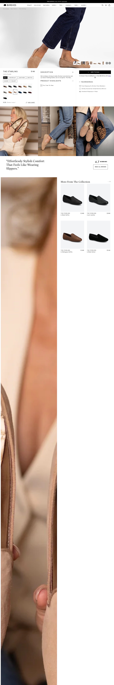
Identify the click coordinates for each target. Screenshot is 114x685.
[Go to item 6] (99, 63)
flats (61, 5)
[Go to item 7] (103, 63)
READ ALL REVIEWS (100, 166)
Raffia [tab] (30, 77)
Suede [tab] (6, 81)
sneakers (68, 5)
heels (76, 5)
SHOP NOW (64, 1)
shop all (29, 5)
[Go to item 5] (95, 63)
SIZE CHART (31, 102)
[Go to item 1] (79, 63)
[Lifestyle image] (75, 63)
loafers (54, 5)
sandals (83, 5)
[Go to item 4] (91, 63)
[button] (95, 82)
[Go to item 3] (87, 63)
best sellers (46, 5)
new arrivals (37, 5)
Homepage (6, 8)
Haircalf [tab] (12, 77)
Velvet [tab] (13, 81)
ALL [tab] (5, 77)
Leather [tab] (22, 77)
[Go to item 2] (83, 63)
